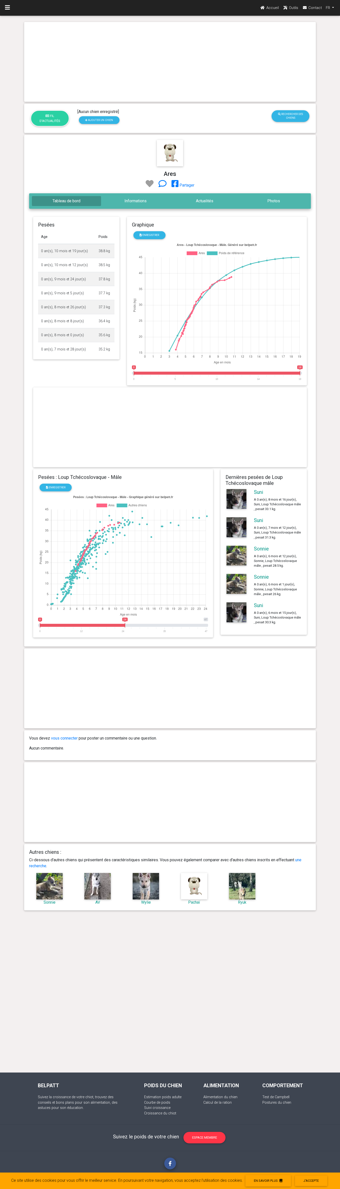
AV (97, 902)
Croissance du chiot (160, 1113)
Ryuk (242, 902)
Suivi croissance (157, 1108)
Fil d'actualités (50, 118)
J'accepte (311, 1181)
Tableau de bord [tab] (66, 201)
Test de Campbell (275, 1097)
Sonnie (261, 549)
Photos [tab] (273, 201)
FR (328, 7)
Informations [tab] (135, 201)
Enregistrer (150, 235)
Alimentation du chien (220, 1097)
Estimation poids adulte (162, 1097)
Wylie (146, 902)
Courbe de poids (157, 1102)
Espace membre (204, 1137)
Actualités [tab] (204, 201)
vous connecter (64, 738)
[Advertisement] (170, 62)
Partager (186, 185)
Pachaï (194, 902)
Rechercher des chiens (292, 115)
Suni (258, 492)
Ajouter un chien (100, 120)
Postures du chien (276, 1102)
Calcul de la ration (217, 1102)
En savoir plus (266, 1181)
